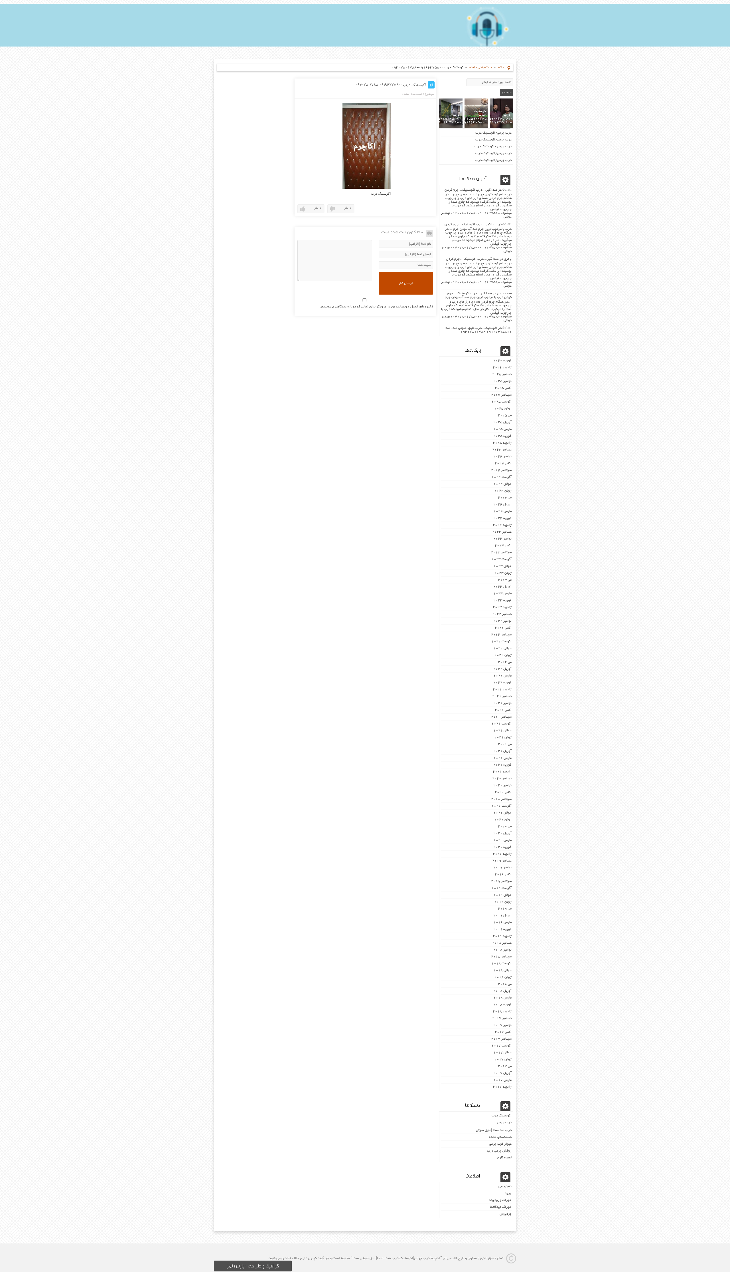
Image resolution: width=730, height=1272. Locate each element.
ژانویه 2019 (502, 936)
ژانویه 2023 (502, 607)
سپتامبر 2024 (501, 470)
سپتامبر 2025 (501, 395)
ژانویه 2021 (502, 772)
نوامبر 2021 (502, 703)
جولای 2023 (503, 566)
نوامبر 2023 (502, 539)
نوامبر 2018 (502, 950)
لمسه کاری (504, 1158)
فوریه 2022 (502, 683)
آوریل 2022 (502, 669)
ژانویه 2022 (502, 689)
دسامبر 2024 (502, 450)
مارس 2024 (503, 511)
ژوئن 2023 (503, 573)
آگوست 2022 (502, 641)
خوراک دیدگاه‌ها (501, 1207)
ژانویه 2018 (502, 1011)
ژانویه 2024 (502, 525)
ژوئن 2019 (503, 902)
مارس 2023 (503, 593)
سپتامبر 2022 (501, 635)
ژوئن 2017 (503, 1059)
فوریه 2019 (502, 929)
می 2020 (505, 826)
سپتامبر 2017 (501, 1039)
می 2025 (505, 415)
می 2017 (505, 1066)
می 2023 (505, 580)
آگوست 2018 (502, 963)
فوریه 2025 (502, 436)
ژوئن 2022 (503, 655)
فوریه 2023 (502, 600)
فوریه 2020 (502, 847)
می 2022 (505, 662)
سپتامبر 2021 (501, 717)
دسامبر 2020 (502, 778)
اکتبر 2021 (503, 710)
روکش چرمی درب (499, 1151)
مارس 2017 (503, 1080)
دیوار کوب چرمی (500, 1144)
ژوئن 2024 (503, 491)
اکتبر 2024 (503, 463)
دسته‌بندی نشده (480, 67)
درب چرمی (504, 1122)
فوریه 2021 (502, 765)
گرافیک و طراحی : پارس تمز (253, 1266)
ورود (508, 1193)
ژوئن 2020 (503, 820)
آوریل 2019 (502, 915)
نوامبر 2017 (502, 1025)
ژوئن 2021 (503, 737)
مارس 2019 (503, 922)
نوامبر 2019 (502, 868)
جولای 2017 (503, 1052)
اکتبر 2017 (503, 1032)
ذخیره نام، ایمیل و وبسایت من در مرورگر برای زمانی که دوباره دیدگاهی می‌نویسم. (376, 307)
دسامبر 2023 (502, 532)
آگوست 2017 (502, 1046)
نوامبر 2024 (502, 456)
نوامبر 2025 (502, 381)
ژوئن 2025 (503, 408)
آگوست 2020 (502, 806)
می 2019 (505, 909)
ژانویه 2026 (502, 367)
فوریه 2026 (502, 361)
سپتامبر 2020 (501, 799)
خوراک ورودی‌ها (500, 1200)
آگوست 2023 (502, 559)
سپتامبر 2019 (501, 881)
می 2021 (505, 744)
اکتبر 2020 (503, 792)
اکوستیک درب (502, 1116)
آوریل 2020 (502, 833)
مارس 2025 (503, 429)
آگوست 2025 (502, 402)
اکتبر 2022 (503, 628)
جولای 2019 (503, 895)
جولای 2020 (503, 813)
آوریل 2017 (502, 1073)
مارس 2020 (503, 840)
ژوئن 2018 (503, 977)
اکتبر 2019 (503, 874)
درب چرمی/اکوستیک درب (493, 133)
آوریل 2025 (502, 422)
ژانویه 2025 (502, 443)
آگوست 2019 (502, 888)
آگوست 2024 (502, 477)
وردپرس (506, 1214)
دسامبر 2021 (502, 696)
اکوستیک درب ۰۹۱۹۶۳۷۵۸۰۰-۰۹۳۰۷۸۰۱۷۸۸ (391, 85)
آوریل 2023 (502, 587)
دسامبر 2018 (502, 943)
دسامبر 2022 (502, 614)
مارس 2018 (503, 998)
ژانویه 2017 (502, 1087)
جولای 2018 (503, 970)
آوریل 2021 (502, 751)
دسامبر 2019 (502, 861)
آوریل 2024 (502, 504)
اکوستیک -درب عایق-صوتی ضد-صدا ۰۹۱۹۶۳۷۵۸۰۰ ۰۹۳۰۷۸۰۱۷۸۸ (478, 330)
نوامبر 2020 (502, 785)
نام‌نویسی (505, 1186)
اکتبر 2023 (503, 546)
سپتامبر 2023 (501, 552)
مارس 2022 (503, 676)
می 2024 (505, 498)
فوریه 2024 (502, 518)
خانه (501, 67)
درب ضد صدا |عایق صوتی (494, 1130)
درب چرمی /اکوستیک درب (493, 146)
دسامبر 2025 (502, 374)
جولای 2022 (503, 648)
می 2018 (505, 984)
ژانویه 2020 (502, 854)
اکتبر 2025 (503, 388)
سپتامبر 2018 (501, 957)
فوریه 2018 (502, 1005)
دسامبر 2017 (502, 1018)
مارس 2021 (503, 758)
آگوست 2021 (502, 724)
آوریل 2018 (502, 991)
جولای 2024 (503, 484)
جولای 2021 (503, 730)
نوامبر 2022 (502, 621)
